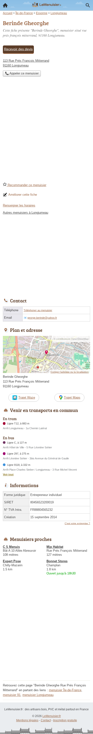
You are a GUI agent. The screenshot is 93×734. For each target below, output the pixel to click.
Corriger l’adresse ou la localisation (70, 372)
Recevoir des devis (18, 49)
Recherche (88, 5)
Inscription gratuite (65, 720)
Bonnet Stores (56, 561)
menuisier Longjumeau (37, 695)
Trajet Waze (26, 397)
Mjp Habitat (54, 547)
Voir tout (8, 474)
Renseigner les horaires (19, 205)
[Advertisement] (46, 131)
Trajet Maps (72, 397)
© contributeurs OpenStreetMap (71, 339)
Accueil (5, 5)
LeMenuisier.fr (51, 716)
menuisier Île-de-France (65, 690)
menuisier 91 (12, 695)
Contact (46, 720)
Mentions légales (27, 720)
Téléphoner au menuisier (38, 310)
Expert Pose (12, 561)
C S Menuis (11, 547)
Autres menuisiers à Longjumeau (25, 212)
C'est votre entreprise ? (77, 523)
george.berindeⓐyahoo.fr (42, 317)
